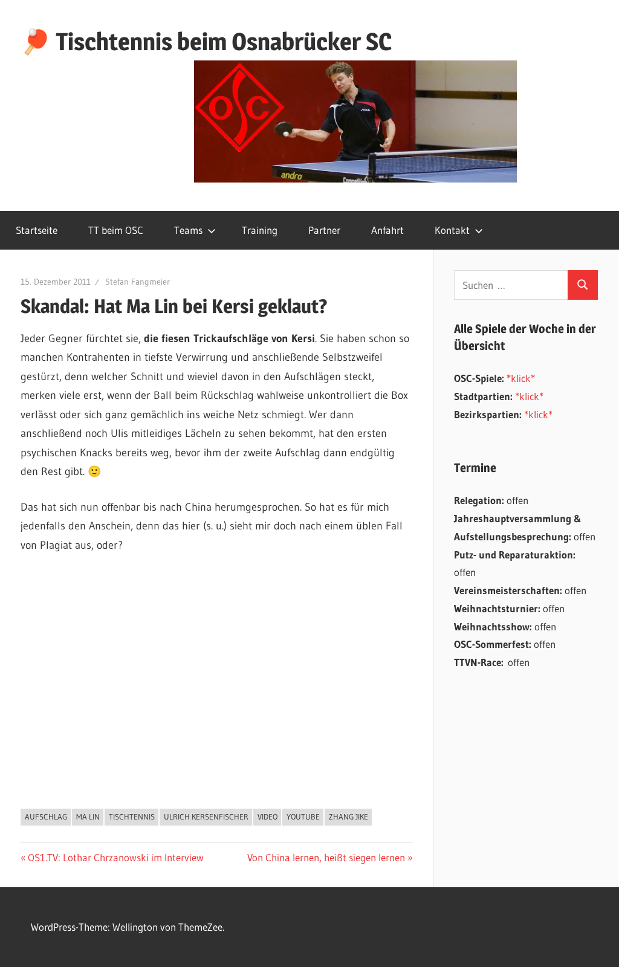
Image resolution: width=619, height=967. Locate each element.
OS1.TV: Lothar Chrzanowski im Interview (115, 857)
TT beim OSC (115, 230)
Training (259, 230)
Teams (188, 230)
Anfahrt (387, 230)
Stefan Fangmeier (137, 281)
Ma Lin (88, 816)
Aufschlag (46, 816)
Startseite (36, 230)
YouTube (303, 816)
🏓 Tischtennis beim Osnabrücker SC (206, 41)
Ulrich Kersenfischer (206, 816)
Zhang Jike (348, 816)
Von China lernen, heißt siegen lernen (326, 857)
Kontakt (452, 230)
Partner (324, 230)
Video (267, 816)
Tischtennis (132, 816)
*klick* (521, 378)
